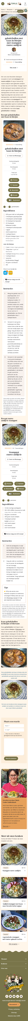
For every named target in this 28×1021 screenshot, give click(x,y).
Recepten (10, 9)
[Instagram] (6, 996)
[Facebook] (10, 996)
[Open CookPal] (25, 10)
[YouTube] (14, 996)
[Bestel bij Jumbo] (11, 273)
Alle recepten (13, 944)
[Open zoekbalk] (2, 3)
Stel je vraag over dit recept (12, 281)
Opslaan (15, 185)
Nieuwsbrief (13, 1004)
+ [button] (9, 206)
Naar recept (13, 67)
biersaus (19, 629)
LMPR (18, 1016)
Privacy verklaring (14, 1009)
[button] (6, 62)
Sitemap (14, 1012)
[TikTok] (17, 996)
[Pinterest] (21, 996)
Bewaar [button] (15, 195)
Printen (15, 180)
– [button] (4, 206)
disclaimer (8, 408)
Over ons (5, 826)
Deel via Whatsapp (15, 156)
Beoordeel (15, 190)
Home (3, 9)
